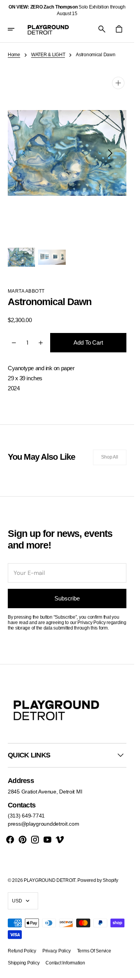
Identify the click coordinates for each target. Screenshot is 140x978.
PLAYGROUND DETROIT (49, 880)
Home (14, 54)
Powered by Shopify (97, 880)
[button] (16, 29)
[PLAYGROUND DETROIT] (48, 29)
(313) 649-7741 (26, 815)
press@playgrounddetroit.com (43, 824)
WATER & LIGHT (48, 54)
